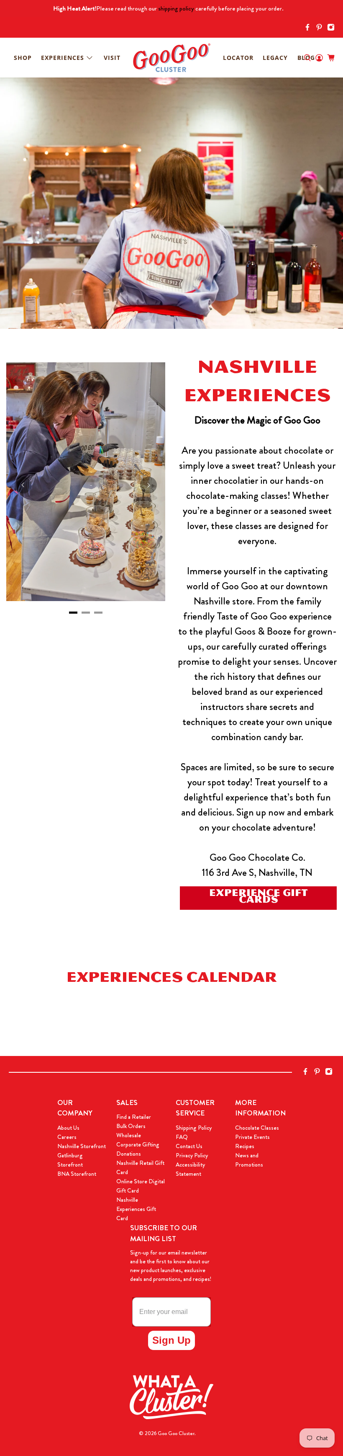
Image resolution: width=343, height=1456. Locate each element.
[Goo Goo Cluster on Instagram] (333, 28)
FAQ (182, 1137)
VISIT (112, 58)
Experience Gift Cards (258, 898)
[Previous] (23, 485)
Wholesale (128, 1135)
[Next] (148, 485)
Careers (67, 1137)
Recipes (244, 1146)
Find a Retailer (133, 1117)
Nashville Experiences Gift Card (136, 1208)
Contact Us (189, 1146)
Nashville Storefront (81, 1146)
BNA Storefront (76, 1173)
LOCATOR (238, 58)
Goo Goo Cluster (176, 1433)
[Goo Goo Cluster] (171, 58)
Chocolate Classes (257, 1127)
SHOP (23, 58)
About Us (68, 1127)
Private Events (252, 1137)
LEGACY (275, 58)
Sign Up (171, 1340)
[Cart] (331, 58)
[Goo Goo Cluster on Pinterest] (321, 28)
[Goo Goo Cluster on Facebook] (309, 28)
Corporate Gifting (137, 1144)
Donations (128, 1153)
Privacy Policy (192, 1155)
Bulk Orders (131, 1126)
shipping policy (176, 8)
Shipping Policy (194, 1127)
